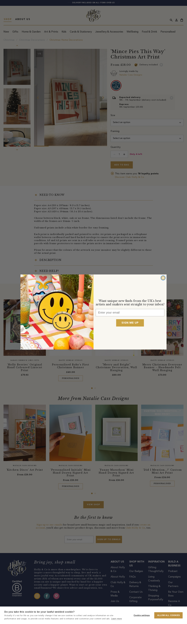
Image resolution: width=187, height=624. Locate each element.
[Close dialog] (163, 278)
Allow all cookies (168, 615)
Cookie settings (142, 615)
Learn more (116, 619)
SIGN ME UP (130, 323)
